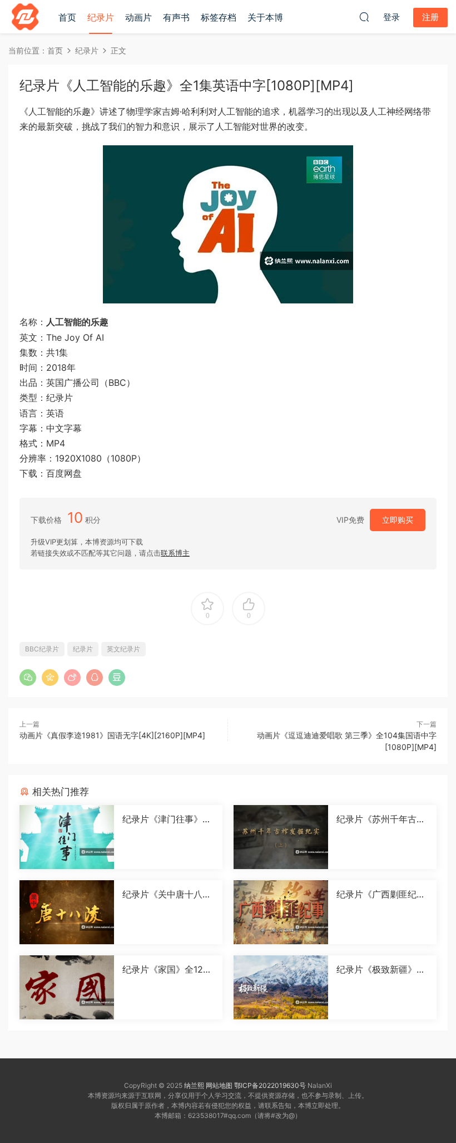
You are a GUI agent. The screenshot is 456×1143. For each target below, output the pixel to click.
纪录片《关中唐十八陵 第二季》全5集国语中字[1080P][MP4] (166, 894)
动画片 (138, 17)
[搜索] (364, 16)
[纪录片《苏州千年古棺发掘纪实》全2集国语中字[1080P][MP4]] (281, 837)
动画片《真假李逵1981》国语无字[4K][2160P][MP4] (112, 735)
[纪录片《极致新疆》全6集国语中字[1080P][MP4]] (281, 987)
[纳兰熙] (25, 16)
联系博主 (175, 552)
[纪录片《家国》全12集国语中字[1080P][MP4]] (66, 987)
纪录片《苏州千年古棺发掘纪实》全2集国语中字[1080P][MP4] (380, 819)
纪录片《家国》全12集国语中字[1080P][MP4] (167, 969)
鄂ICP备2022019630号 (270, 1085)
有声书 (176, 17)
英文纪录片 (123, 649)
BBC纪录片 (42, 649)
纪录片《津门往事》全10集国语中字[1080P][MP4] (166, 819)
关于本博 (265, 17)
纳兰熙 (194, 1085)
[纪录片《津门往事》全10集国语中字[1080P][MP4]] (66, 837)
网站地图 (219, 1085)
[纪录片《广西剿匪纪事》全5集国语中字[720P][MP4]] (281, 912)
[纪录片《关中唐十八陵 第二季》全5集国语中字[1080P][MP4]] (66, 912)
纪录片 (100, 17)
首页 (67, 17)
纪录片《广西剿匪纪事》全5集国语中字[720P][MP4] (381, 894)
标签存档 (218, 17)
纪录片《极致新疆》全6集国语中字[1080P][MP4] (380, 969)
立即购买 (397, 519)
